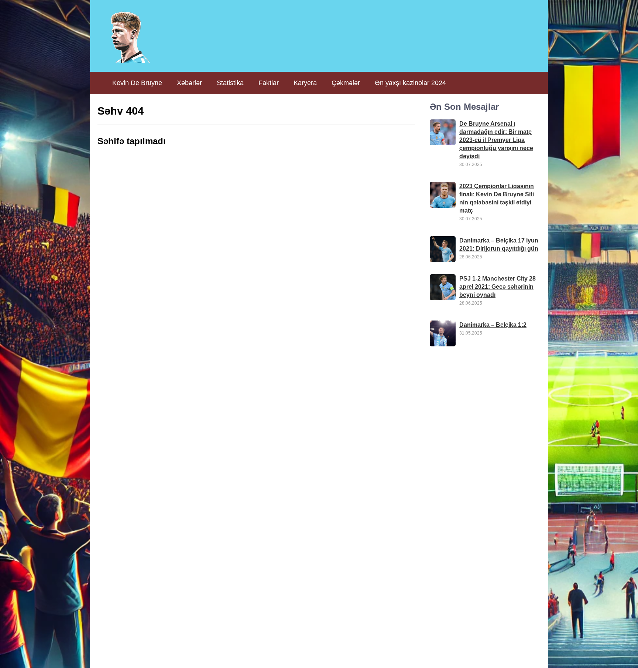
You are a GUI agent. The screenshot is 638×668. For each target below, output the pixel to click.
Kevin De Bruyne (137, 83)
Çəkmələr (346, 83)
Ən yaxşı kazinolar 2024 (410, 83)
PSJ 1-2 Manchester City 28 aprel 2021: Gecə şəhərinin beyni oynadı (497, 286)
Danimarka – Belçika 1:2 (492, 325)
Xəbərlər (189, 83)
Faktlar (268, 83)
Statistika (230, 83)
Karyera (305, 83)
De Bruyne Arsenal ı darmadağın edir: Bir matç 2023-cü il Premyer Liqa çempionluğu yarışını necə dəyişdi (496, 140)
